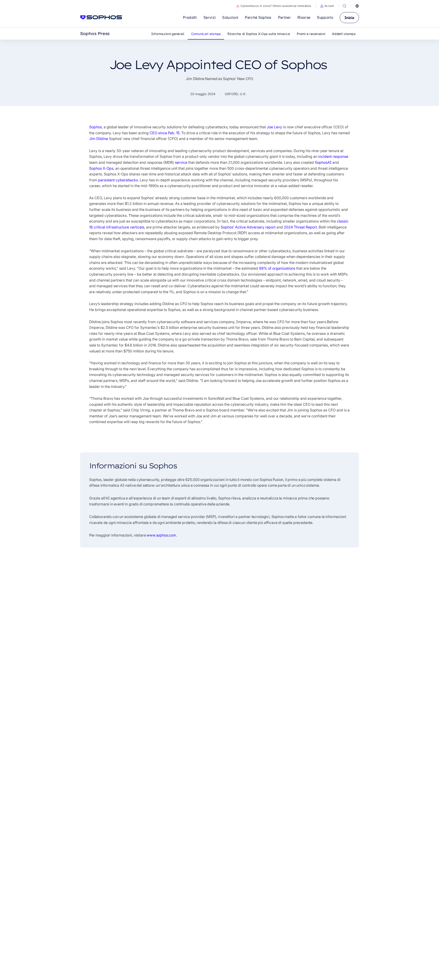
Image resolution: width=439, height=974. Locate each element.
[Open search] (344, 6)
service (181, 162)
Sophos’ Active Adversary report (248, 227)
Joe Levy (274, 127)
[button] (327, 5)
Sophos (95, 127)
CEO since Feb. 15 (164, 133)
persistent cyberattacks (118, 180)
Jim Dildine (98, 138)
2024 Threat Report (300, 227)
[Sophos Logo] (101, 17)
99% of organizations (277, 268)
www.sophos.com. (162, 535)
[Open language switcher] (357, 6)
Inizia (349, 17)
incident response (333, 156)
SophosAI (323, 162)
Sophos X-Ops (101, 168)
